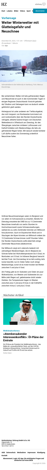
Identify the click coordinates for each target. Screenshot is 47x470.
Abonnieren (40, 11)
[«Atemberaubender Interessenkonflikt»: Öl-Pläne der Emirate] (23, 312)
